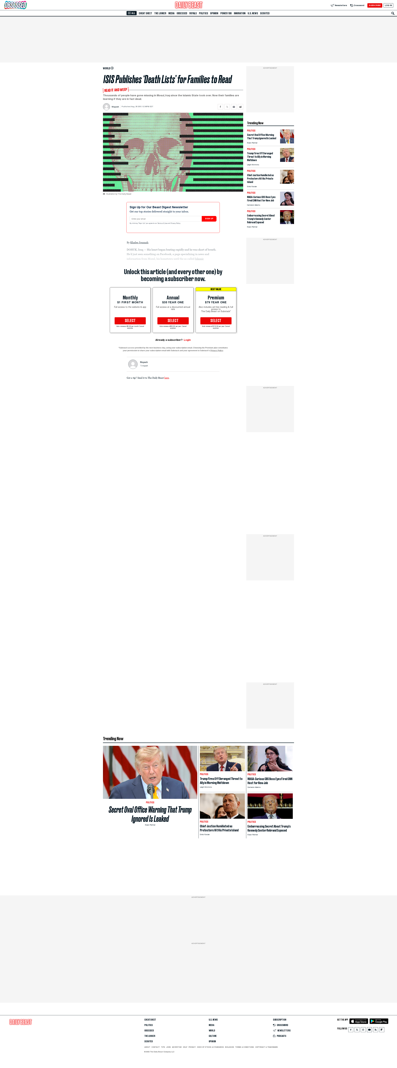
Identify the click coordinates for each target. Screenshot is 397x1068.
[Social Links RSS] (375, 1030)
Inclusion (229, 1047)
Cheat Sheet (145, 13)
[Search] (393, 13)
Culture (213, 1036)
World (212, 1030)
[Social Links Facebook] (350, 1030)
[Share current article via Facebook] (220, 106)
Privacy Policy (176, 223)
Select (130, 321)
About (147, 1047)
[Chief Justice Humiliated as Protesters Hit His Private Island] (287, 183)
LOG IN (388, 5)
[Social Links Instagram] (363, 1030)
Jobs (168, 1047)
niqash (145, 366)
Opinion (214, 13)
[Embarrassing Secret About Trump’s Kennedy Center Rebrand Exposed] (287, 223)
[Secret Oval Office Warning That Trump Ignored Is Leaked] (287, 142)
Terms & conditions (244, 1047)
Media (171, 13)
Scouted (265, 13)
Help (185, 1047)
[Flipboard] (381, 1030)
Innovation (239, 13)
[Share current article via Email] (233, 106)
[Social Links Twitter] (357, 1030)
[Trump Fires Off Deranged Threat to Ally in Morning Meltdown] (287, 161)
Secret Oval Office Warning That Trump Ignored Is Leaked (150, 814)
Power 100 (226, 13)
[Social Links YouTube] (369, 1030)
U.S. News (253, 13)
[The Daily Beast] (189, 5)
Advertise (177, 1047)
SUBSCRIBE (375, 5)
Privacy (192, 1047)
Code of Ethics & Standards (210, 1047)
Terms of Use (162, 223)
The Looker (160, 13)
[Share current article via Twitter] (227, 106)
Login (187, 339)
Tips (163, 1047)
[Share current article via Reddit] (240, 106)
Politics (203, 13)
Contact (156, 1047)
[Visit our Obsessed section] (25, 5)
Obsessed (182, 13)
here (166, 377)
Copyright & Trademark (266, 1047)
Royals (193, 13)
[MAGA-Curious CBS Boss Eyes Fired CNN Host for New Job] (287, 204)
